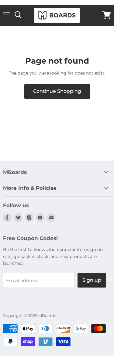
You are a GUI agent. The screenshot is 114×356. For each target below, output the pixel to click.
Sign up (91, 280)
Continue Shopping (57, 91)
